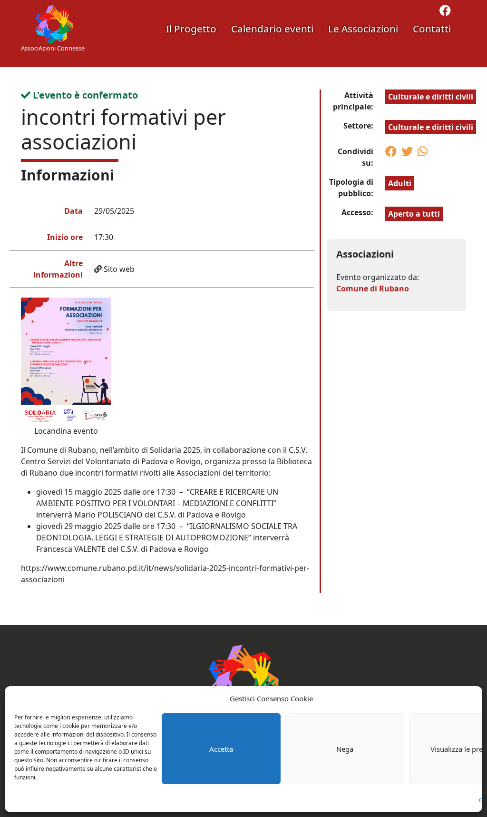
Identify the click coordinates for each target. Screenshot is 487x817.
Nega (344, 749)
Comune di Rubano (372, 288)
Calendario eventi (272, 28)
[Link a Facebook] (445, 12)
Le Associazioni (363, 28)
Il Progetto (191, 28)
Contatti (432, 28)
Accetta (221, 749)
